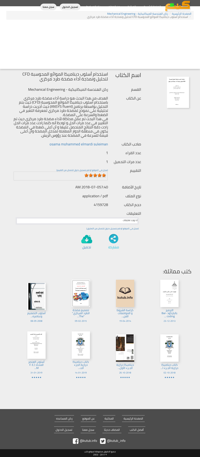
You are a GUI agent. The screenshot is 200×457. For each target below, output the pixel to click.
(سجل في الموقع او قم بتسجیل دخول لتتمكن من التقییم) (82, 170)
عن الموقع (114, 6)
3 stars (95, 175)
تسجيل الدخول (70, 7)
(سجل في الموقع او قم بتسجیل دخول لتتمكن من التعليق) (112, 228)
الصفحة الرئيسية (152, 6)
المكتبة (132, 6)
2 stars (91, 175)
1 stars (86, 175)
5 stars (104, 175)
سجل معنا (48, 7)
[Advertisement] (100, 45)
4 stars (99, 175)
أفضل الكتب (137, 430)
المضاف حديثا (112, 430)
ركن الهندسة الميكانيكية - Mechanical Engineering (137, 13)
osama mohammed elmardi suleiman (79, 144)
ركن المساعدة (93, 6)
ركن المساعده (64, 419)
